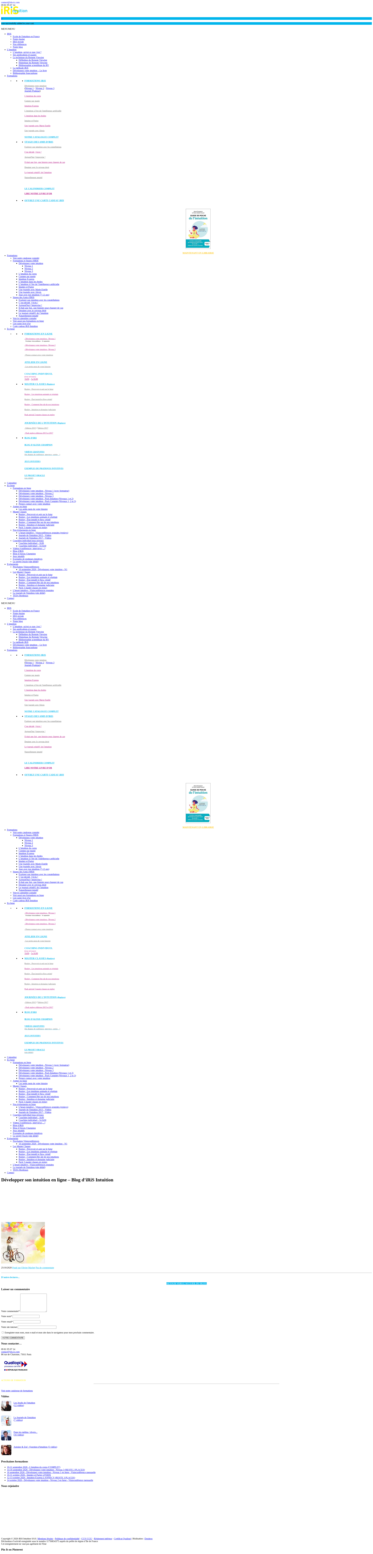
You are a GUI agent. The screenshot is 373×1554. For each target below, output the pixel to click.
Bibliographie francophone (25, 73)
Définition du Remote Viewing (33, 60)
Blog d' (30, 438)
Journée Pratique (32, 91)
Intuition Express (31, 106)
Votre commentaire (10, 1311)
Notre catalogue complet (41, 137)
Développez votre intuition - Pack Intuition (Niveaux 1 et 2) (46, 498)
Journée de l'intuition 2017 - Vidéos (35, 538)
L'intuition (11, 49)
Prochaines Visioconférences (26, 567)
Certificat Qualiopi (122, 1538)
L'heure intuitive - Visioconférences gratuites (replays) (43, 532)
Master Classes (20, 512)
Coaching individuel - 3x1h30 (32, 546)
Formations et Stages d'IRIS (25, 260)
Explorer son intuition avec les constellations (42, 147)
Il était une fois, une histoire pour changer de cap (44, 162)
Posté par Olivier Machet (23, 1267)
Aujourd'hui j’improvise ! (30, 305)
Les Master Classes (21, 572)
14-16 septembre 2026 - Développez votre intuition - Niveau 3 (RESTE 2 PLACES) (46, 1470)
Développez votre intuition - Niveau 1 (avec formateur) (44, 491)
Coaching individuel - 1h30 (31, 543)
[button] (8, 29)
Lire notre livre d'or (38, 193)
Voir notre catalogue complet (26, 258)
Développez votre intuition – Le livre (30, 70)
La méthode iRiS (20, 68)
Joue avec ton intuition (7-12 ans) (34, 295)
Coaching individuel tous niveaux (28, 540)
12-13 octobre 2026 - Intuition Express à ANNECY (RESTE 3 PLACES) (41, 1477)
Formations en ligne (22, 488)
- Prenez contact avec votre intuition (38, 355)
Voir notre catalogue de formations (17, 1390)
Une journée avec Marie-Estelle (37, 126)
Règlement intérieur (103, 1538)
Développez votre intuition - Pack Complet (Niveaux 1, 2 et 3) (47, 501)
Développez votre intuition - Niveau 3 (36, 496)
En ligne (11, 329)
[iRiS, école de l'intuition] (14, 13)
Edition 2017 (43, 428)
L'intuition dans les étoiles (35, 116)
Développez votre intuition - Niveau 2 (36, 493)
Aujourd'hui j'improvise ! (34, 157)
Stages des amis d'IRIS (38, 142)
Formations (12, 76)
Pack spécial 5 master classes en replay (39, 415)
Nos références (20, 44)
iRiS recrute (18, 41)
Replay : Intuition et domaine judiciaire (40, 409)
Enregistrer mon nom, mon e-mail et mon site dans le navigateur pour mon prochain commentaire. (49, 1332)
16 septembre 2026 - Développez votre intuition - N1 (43, 569)
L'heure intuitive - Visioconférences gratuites (33, 590)
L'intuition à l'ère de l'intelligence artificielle (42, 111)
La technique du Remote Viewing (28, 57)
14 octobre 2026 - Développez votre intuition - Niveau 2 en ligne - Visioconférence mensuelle (50, 1480)
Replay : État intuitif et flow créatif (38, 399)
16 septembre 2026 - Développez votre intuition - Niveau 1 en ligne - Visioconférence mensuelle (51, 1472)
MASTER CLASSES (39, 384)
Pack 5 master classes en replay (33, 527)
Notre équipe (19, 39)
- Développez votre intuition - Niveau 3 (40, 349)
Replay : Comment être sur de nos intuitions (39, 522)
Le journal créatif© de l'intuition (38, 172)
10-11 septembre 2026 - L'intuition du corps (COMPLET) (33, 1467)
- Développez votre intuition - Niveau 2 (40, 345)
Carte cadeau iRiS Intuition (25, 326)
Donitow (149, 1538)
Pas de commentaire (45, 1267)
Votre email (7, 1321)
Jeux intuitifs (32, 461)
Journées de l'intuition (45, 423)
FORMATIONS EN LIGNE (38, 334)
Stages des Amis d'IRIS (23, 297)
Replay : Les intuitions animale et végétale (41, 394)
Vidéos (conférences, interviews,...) (29, 548)
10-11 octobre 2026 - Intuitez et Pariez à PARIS (29, 1475)
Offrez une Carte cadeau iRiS (44, 200)
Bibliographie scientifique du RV (34, 65)
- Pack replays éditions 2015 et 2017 (38, 433)
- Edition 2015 (30, 428)
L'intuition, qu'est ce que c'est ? (27, 52)
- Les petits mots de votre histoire (37, 366)
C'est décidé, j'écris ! (33, 152)
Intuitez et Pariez (31, 121)
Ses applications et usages (24, 55)
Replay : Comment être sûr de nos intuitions (41, 404)
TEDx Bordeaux (20, 595)
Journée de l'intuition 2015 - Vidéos (35, 535)
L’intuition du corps (28, 274)
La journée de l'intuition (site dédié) (29, 593)
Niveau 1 (29, 88)
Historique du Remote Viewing (33, 62)
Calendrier (12, 483)
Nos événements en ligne (24, 530)
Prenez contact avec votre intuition (34, 504)
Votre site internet (9, 1327)
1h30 (26, 379)
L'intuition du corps (32, 96)
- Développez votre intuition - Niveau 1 (40, 339)
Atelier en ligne (20, 506)
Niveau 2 (40, 88)
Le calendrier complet (39, 188)
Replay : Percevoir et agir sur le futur (38, 389)
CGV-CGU (86, 1538)
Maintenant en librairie (198, 253)
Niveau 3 (50, 88)
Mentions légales (45, 1538)
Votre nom (6, 1316)
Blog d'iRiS (18, 551)
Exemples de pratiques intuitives (43, 468)
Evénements (12, 564)
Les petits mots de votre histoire (33, 509)
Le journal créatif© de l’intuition (33, 313)
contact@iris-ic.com (10, 2)
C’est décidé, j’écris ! (28, 302)
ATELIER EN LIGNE (35, 362)
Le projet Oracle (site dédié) (25, 561)
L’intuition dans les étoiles (31, 281)
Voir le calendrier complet (24, 318)
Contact (10, 598)
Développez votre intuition (35, 86)
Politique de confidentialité (67, 1538)
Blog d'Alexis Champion (38, 445)
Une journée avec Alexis (34, 131)
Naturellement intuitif (33, 177)
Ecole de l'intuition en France (26, 36)
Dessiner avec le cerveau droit (36, 167)
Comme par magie (32, 101)
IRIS (9, 34)
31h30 (34, 379)
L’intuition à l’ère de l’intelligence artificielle (39, 284)
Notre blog (18, 47)
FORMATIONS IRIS (35, 81)
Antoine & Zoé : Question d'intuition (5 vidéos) (35, 1447)
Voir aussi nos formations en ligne (28, 321)
